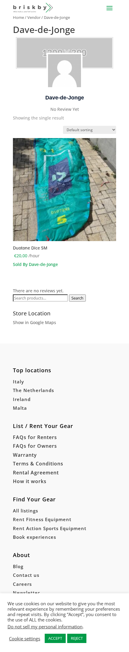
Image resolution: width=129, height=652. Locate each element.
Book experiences (34, 537)
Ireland (22, 399)
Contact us (26, 575)
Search (77, 298)
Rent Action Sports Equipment (49, 528)
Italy (18, 382)
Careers (22, 584)
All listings (25, 511)
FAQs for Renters (35, 437)
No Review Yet (64, 109)
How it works (29, 481)
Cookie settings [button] (24, 638)
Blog (18, 566)
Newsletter (26, 593)
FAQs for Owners (35, 446)
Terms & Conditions (38, 463)
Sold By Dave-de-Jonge (35, 264)
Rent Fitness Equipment (42, 519)
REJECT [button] (77, 638)
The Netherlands (33, 390)
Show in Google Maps (34, 322)
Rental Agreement (36, 472)
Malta (20, 408)
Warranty (25, 455)
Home (18, 17)
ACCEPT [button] (55, 638)
